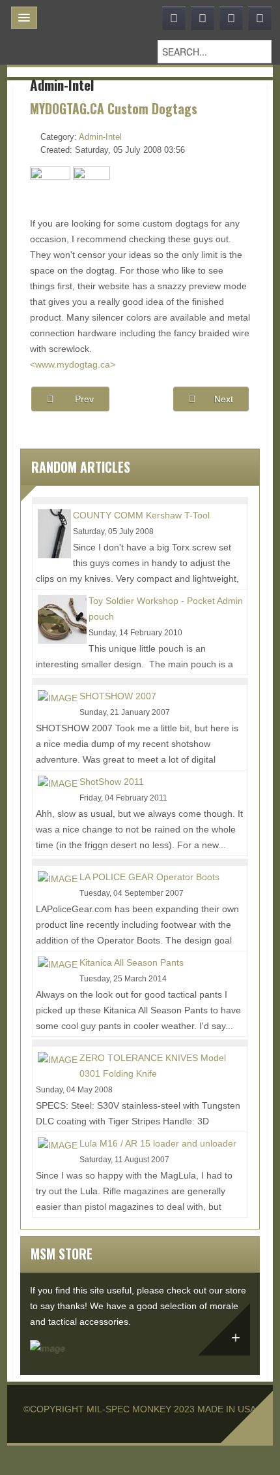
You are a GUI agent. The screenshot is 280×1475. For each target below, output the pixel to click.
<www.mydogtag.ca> (72, 364)
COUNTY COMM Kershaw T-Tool (141, 515)
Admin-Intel (100, 137)
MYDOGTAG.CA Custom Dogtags (113, 108)
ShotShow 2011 (111, 781)
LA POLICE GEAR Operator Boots (149, 877)
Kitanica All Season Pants (131, 962)
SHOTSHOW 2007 (117, 696)
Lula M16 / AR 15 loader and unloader (157, 1143)
